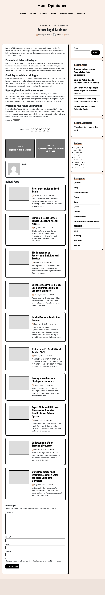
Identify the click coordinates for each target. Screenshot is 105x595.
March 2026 (78, 160)
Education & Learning (81, 192)
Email (8, 544)
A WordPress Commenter (83, 127)
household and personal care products (86, 221)
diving (76, 187)
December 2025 (79, 167)
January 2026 (79, 165)
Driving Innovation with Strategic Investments (43, 379)
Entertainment (66, 14)
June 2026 (78, 152)
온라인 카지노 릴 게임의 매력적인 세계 (46, 350)
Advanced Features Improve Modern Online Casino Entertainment (84, 72)
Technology (77, 235)
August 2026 (78, 148)
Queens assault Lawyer (42, 66)
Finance (76, 197)
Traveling (77, 245)
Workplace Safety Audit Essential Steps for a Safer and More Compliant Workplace (45, 476)
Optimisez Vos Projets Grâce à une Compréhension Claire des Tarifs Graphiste (47, 287)
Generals (81, 14)
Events (23, 14)
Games (76, 202)
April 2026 (77, 157)
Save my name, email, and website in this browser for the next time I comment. (34, 561)
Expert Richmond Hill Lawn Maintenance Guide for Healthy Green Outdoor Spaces (45, 411)
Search (76, 48)
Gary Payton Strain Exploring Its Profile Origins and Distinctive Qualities (86, 90)
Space (76, 231)
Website (8, 551)
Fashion (43, 14)
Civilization (77, 182)
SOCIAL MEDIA (78, 226)
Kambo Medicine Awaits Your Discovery (46, 318)
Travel (53, 14)
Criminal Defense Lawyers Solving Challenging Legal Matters (45, 220)
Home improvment (80, 216)
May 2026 (77, 155)
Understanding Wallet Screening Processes (42, 444)
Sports (33, 14)
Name (8, 537)
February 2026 (79, 162)
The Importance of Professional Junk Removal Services (45, 255)
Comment (9, 512)
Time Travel (78, 240)
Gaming (76, 207)
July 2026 (77, 150)
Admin (59, 35)
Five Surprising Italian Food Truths (45, 190)
